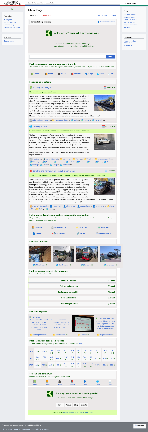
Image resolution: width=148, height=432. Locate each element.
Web (102, 74)
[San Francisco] (63, 253)
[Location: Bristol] (87, 162)
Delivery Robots (40, 126)
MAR (51, 350)
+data (110, 384)
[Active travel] (61, 323)
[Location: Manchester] (34, 265)
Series (82, 233)
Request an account (107, 22)
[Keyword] (53, 120)
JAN (36, 351)
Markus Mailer (100, 206)
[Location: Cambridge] (105, 162)
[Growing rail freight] (104, 103)
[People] (34, 233)
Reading (81, 162)
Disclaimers (44, 429)
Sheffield (71, 162)
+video (59, 384)
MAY (65, 350)
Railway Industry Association (41, 120)
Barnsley (49, 162)
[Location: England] (82, 120)
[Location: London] (71, 120)
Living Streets (36, 159)
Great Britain (98, 120)
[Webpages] (98, 74)
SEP (91, 350)
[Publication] (30, 87)
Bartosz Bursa (57, 206)
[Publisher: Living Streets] (30, 159)
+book (47, 384)
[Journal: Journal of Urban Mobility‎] (30, 206)
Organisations (60, 227)
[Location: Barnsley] (44, 162)
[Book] (47, 381)
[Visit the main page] (12, 9)
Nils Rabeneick (70, 206)
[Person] (98, 22)
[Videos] (59, 74)
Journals (38, 227)
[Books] (46, 74)
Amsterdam (111, 265)
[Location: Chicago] (51, 165)
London (75, 120)
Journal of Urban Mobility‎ (40, 206)
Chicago (55, 165)
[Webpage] (30, 126)
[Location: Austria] (47, 209)
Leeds (100, 162)
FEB (43, 351)
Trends (83, 334)
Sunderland (60, 162)
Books (50, 74)
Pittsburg (35, 165)
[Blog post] (85, 381)
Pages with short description (130, 42)
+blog (85, 384)
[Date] (105, 87)
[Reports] (32, 74)
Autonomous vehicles (104, 159)
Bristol (91, 162)
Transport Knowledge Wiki (12, 3)
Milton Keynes (36, 162)
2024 (31, 351)
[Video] (59, 381)
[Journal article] (30, 171)
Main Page (128, 45)
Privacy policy (7, 429)
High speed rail (106, 334)
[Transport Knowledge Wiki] (50, 393)
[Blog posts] (86, 74)
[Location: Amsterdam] (104, 265)
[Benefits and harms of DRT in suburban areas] (104, 186)
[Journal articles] (72, 74)
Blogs (90, 74)
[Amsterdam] (110, 253)
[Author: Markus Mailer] (94, 206)
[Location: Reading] (77, 162)
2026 (31, 365)
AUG (84, 350)
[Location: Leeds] (96, 162)
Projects (107, 233)
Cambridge (110, 162)
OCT (97, 350)
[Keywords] (76, 227)
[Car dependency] (39, 323)
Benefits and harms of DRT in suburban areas (54, 171)
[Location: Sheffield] (67, 162)
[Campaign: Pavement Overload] (44, 159)
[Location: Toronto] (41, 165)
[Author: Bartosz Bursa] (51, 206)
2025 (31, 358)
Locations (105, 227)
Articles (77, 74)
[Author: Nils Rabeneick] (64, 206)
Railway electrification (61, 120)
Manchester (40, 265)
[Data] (110, 381)
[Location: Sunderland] (55, 162)
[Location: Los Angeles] (61, 165)
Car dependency (39, 334)
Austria (51, 209)
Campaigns (60, 233)
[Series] (78, 233)
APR (58, 350)
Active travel (66, 159)
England (86, 120)
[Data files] (108, 74)
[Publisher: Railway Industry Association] (30, 120)
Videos (63, 74)
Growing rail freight (42, 87)
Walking (78, 159)
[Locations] (99, 227)
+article (72, 384)
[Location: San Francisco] (57, 265)
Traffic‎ (41, 209)
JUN (72, 350)
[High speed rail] (105, 323)
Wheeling (89, 159)
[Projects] (100, 233)
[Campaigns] (53, 233)
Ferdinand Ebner (85, 206)
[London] (87, 253)
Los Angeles (66, 165)
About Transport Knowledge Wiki (26, 429)
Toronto (45, 165)
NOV (105, 350)
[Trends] (83, 323)
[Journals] (33, 227)
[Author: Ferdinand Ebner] (78, 206)
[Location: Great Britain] (92, 120)
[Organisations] (52, 227)
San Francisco (64, 265)
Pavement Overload (52, 159)
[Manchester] (40, 253)
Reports (37, 74)
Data (113, 74)
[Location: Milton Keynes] (30, 162)
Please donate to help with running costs (78, 412)
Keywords (83, 227)
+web (97, 384)
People (38, 233)
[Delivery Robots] (104, 142)
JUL (78, 350)
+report (34, 384)
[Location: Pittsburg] (30, 165)
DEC (112, 350)
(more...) (82, 343)
